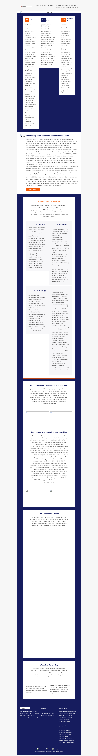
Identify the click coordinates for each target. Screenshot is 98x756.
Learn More (32, 189)
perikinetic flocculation (65, 723)
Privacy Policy (63, 744)
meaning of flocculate (65, 734)
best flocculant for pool (65, 717)
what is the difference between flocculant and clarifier (59, 5)
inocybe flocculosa (64, 729)
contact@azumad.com (47, 715)
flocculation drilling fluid (65, 730)
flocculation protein (64, 719)
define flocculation (72, 7)
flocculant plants (63, 736)
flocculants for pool (64, 721)
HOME (38, 5)
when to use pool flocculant (66, 740)
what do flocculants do (65, 715)
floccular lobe (59, 7)
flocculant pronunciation (66, 738)
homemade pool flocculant (66, 742)
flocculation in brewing (65, 732)
